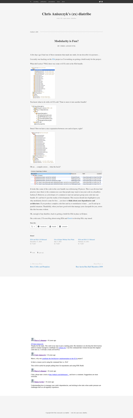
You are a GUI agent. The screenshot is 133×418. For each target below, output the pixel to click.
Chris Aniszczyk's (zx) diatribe (66, 13)
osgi (42, 252)
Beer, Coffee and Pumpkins (40, 266)
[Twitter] (100, 1)
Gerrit (70, 218)
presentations (52, 1)
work (33, 252)
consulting (35, 1)
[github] (102, 1)
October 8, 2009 (34, 32)
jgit (40, 252)
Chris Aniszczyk (67, 46)
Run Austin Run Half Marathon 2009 (89, 266)
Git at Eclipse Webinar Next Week (64, 239)
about (63, 1)
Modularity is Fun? (66, 41)
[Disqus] (66, 309)
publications (43, 1)
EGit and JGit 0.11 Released (86, 239)
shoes (58, 1)
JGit (53, 59)
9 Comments (45, 32)
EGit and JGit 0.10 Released (38, 239)
